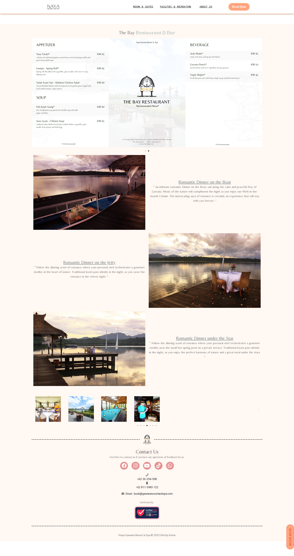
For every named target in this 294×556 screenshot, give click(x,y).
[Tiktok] (158, 466)
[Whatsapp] (170, 466)
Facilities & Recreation (175, 6)
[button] (35, 93)
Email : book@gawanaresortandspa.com (149, 493)
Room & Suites (143, 6)
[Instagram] (135, 466)
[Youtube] (147, 466)
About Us (206, 6)
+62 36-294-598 (147, 479)
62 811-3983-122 (147, 487)
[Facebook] (124, 466)
